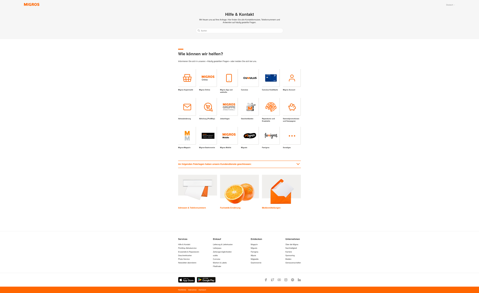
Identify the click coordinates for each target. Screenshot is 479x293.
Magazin (254, 244)
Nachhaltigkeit (291, 248)
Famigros (254, 252)
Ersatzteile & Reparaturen (188, 252)
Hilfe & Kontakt (184, 244)
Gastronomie (256, 263)
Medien (288, 259)
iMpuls (253, 255)
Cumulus (216, 259)
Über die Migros (291, 244)
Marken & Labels (220, 263)
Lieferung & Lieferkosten (223, 244)
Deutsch (450, 5)
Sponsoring (290, 255)
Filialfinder (217, 266)
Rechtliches (182, 290)
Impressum (202, 290)
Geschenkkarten (185, 255)
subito (215, 255)
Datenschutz (192, 290)
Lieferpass (217, 248)
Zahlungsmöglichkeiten (222, 252)
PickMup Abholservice (187, 248)
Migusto (254, 248)
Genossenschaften (292, 263)
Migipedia (254, 259)
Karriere (288, 252)
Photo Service (184, 259)
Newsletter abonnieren (187, 263)
